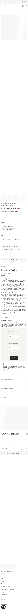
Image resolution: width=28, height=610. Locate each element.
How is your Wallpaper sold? (6, 384)
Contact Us (4, 594)
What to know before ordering (7, 379)
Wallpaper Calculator (6, 592)
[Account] (23, 6)
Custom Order (4, 583)
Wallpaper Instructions (6, 586)
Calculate (14, 358)
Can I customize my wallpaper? (7, 393)
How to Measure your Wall (7, 589)
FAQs (2, 581)
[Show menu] (2, 6)
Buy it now (14, 259)
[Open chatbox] (3, 607)
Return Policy (3, 397)
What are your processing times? (7, 388)
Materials (3, 602)
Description (4, 266)
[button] (14, 208)
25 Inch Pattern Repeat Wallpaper (8, 203)
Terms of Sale (4, 317)
